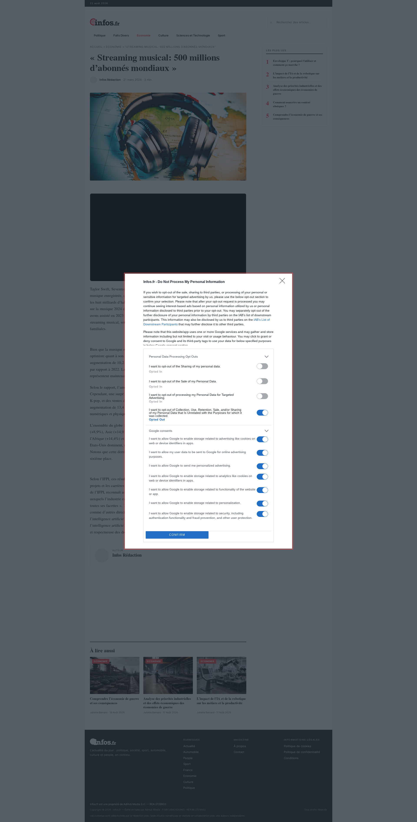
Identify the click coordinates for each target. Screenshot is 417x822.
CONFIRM (177, 534)
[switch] (262, 366)
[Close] (284, 282)
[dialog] (208, 411)
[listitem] (208, 356)
